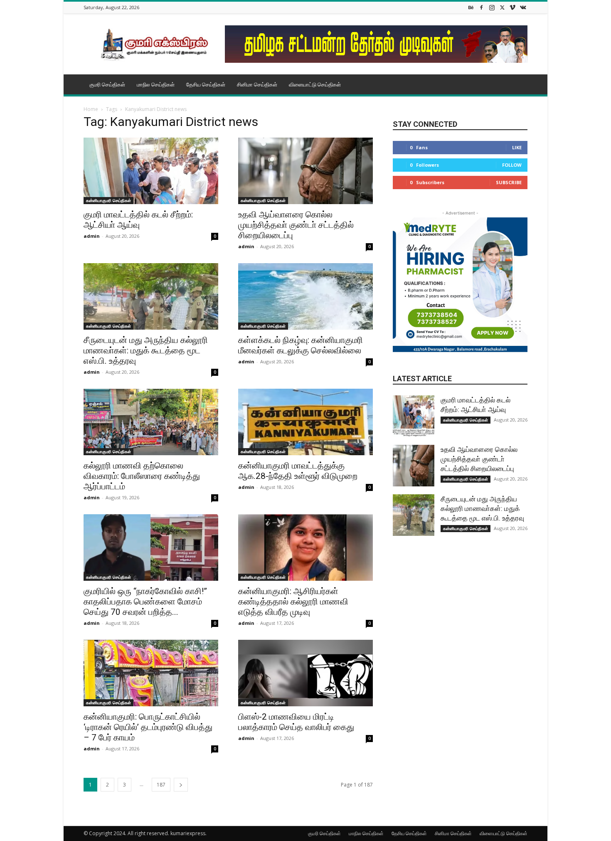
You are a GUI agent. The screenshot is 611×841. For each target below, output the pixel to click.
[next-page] (181, 785)
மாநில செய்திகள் (156, 84)
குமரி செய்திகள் (107, 84)
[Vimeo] (512, 7)
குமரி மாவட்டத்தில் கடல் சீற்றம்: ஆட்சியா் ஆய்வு (138, 220)
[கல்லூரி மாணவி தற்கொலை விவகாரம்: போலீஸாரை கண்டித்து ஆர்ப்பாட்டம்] (151, 422)
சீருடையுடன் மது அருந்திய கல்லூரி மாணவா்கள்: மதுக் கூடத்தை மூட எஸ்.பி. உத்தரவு (146, 350)
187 (161, 784)
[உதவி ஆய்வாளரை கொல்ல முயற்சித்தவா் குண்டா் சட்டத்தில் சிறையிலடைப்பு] (305, 171)
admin (92, 236)
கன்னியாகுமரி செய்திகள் (108, 200)
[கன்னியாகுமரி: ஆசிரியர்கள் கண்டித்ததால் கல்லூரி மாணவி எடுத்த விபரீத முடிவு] (305, 547)
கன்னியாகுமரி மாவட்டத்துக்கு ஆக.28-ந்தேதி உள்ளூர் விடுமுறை (297, 471)
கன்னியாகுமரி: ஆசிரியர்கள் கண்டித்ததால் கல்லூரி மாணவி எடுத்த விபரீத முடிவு (293, 601)
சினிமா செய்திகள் (257, 84)
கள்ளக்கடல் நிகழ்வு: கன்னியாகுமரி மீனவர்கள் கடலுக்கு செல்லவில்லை (300, 345)
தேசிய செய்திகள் (205, 84)
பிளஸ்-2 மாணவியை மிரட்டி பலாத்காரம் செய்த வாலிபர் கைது (296, 722)
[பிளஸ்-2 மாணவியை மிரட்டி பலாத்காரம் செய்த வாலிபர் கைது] (305, 673)
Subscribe (509, 182)
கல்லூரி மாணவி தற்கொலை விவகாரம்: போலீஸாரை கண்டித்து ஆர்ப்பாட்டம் (142, 476)
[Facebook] (481, 7)
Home (91, 109)
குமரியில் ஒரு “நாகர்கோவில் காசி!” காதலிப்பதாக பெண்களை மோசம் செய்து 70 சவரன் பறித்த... (145, 601)
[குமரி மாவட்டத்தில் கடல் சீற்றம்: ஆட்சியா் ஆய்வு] (151, 171)
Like (517, 147)
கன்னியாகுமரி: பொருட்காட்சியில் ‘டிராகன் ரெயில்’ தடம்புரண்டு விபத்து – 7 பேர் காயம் (148, 727)
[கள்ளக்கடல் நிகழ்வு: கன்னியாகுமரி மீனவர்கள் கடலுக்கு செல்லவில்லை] (305, 296)
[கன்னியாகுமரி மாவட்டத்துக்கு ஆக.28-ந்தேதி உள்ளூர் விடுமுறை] (305, 422)
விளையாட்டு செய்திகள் (315, 84)
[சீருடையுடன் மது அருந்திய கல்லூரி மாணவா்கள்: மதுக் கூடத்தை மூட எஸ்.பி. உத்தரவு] (151, 296)
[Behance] (470, 7)
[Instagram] (491, 7)
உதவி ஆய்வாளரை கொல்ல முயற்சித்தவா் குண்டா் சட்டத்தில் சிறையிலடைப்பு (296, 225)
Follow (512, 165)
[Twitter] (502, 7)
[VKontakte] (522, 7)
